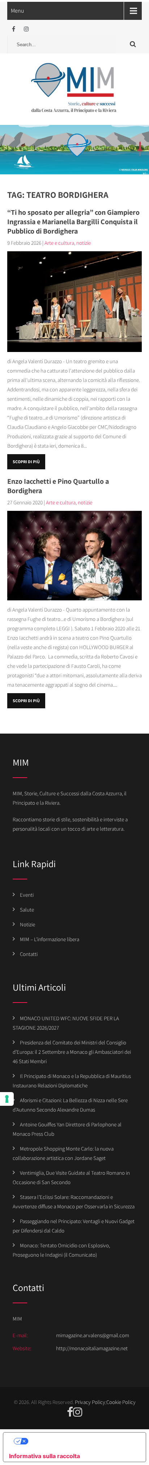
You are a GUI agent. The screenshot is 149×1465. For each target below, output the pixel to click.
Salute (27, 909)
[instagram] (26, 29)
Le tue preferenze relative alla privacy (82, 1441)
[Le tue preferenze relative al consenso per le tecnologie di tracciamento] (7, 1099)
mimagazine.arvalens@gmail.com (92, 1335)
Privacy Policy (90, 1402)
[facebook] (13, 29)
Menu (17, 10)
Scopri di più (26, 461)
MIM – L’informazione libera (49, 939)
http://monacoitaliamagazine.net (92, 1348)
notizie (83, 242)
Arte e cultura (59, 242)
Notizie (27, 924)
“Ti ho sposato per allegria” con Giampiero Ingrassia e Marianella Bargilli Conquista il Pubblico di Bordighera (73, 222)
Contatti (29, 954)
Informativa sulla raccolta (44, 1456)
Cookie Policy (121, 1402)
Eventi (27, 894)
